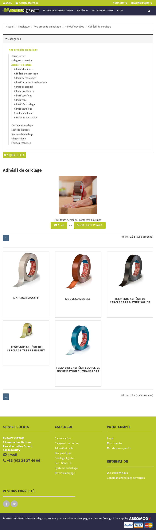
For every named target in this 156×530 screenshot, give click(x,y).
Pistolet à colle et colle (25, 117)
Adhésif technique (23, 108)
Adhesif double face (24, 91)
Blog (120, 10)
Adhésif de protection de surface (30, 82)
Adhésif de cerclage (99, 26)
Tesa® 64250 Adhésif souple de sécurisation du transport (78, 369)
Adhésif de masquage (25, 78)
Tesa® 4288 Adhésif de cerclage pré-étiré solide (130, 300)
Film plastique (18, 138)
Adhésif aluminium (23, 69)
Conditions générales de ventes (126, 478)
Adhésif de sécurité (23, 86)
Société (81, 10)
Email (60, 225)
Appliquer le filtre (14, 155)
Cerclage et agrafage (22, 125)
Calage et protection (22, 60)
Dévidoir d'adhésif (23, 113)
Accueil (10, 26)
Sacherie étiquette (20, 129)
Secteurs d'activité (102, 10)
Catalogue (24, 26)
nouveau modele (26, 298)
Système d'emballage (22, 134)
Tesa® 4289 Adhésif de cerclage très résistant (26, 348)
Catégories (14, 39)
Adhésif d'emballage (24, 104)
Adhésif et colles (74, 26)
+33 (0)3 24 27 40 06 (91, 225)
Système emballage (66, 468)
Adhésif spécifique (23, 95)
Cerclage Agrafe (64, 458)
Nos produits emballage (57, 10)
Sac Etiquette (63, 463)
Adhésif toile (20, 100)
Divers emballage (65, 473)
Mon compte (114, 443)
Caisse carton (18, 56)
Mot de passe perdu (119, 448)
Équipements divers (21, 143)
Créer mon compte (141, 2)
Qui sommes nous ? (118, 473)
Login (110, 438)
